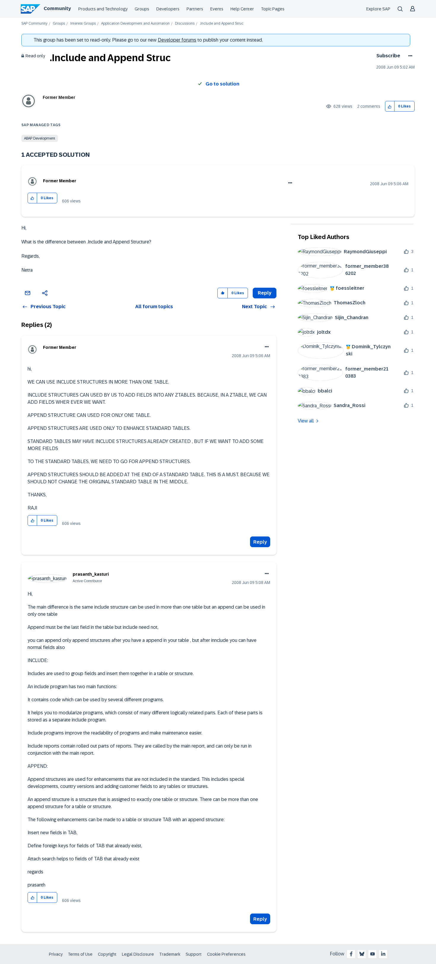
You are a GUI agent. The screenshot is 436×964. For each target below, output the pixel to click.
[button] (389, 106)
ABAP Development (39, 138)
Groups (142, 9)
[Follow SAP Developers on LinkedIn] (383, 954)
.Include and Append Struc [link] (222, 24)
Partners (195, 9)
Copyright (107, 954)
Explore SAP (378, 9)
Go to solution (222, 83)
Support (194, 954)
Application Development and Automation (135, 24)
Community (57, 8)
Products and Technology (103, 9)
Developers (167, 9)
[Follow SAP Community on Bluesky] (361, 954)
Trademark (169, 954)
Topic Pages (272, 9)
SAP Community (34, 24)
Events (216, 9)
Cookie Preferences (226, 954)
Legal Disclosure (138, 954)
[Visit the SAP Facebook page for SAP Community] (351, 954)
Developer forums (177, 39)
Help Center (242, 9)
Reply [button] (264, 292)
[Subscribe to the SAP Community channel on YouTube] (372, 954)
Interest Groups (83, 24)
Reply (260, 541)
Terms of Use (80, 954)
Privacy (56, 954)
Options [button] (409, 55)
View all (306, 420)
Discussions (185, 24)
